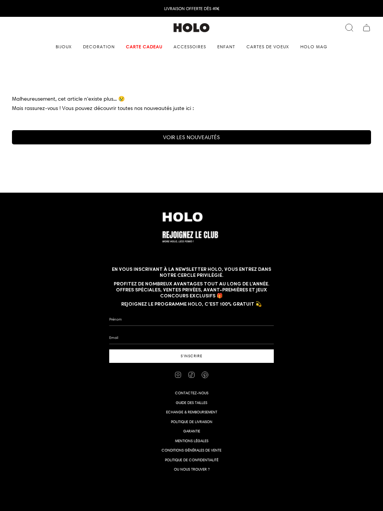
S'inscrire (191, 356)
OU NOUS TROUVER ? (191, 469)
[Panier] (366, 28)
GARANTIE (191, 431)
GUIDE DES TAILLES (191, 402)
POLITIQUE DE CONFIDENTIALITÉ (191, 460)
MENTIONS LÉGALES (191, 440)
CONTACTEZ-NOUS (191, 393)
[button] (63, 47)
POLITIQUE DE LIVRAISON (191, 421)
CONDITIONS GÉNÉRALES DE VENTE (191, 450)
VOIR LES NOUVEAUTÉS (191, 137)
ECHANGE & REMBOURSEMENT (191, 412)
